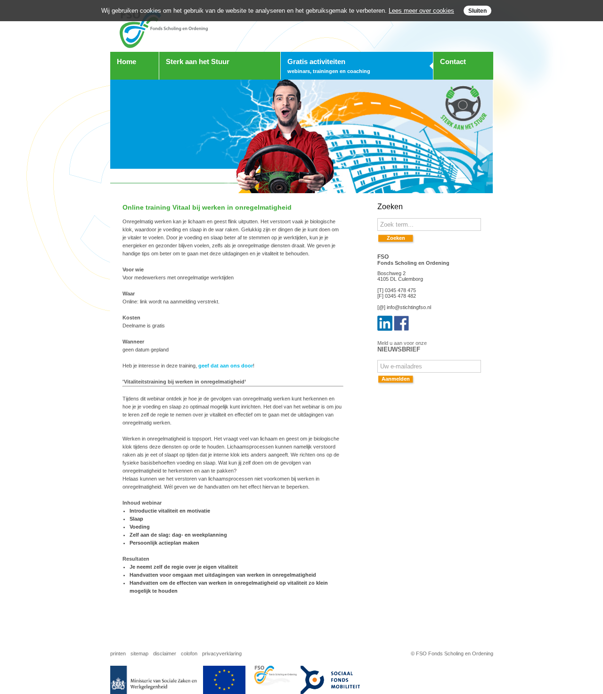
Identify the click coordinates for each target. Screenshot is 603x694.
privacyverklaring (222, 653)
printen (118, 653)
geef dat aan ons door (225, 365)
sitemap (139, 653)
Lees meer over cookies (421, 10)
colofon (189, 653)
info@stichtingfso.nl (409, 307)
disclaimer (164, 653)
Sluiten (477, 11)
